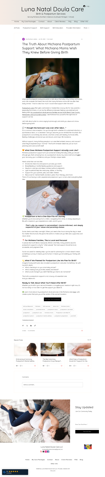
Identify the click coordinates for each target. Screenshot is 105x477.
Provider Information (73, 28)
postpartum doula (53, 309)
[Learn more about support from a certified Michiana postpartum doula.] (26, 349)
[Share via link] (35, 325)
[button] (84, 21)
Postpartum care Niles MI (63, 312)
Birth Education (58, 28)
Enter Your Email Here (81, 424)
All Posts (17, 28)
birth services (46, 306)
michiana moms (49, 312)
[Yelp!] (41, 452)
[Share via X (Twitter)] (27, 325)
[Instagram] (46, 452)
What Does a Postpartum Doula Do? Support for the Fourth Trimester (78, 360)
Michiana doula (65, 306)
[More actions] (82, 39)
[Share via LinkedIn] (31, 325)
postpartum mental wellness (44, 316)
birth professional (28, 306)
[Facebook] (48, 452)
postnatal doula (40, 309)
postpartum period (28, 316)
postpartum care (37, 312)
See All (89, 340)
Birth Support (44, 28)
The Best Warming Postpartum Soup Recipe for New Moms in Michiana (52, 360)
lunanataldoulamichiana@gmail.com (52, 449)
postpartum (26, 312)
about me (55, 306)
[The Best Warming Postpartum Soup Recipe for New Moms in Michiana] (52, 349)
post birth (73, 316)
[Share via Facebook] (23, 325)
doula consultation (28, 309)
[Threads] (43, 452)
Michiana (37, 306)
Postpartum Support (30, 28)
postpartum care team (66, 309)
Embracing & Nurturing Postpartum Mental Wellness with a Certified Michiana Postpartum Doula (26, 360)
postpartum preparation (61, 316)
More (85, 28)
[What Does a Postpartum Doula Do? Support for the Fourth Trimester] (79, 349)
